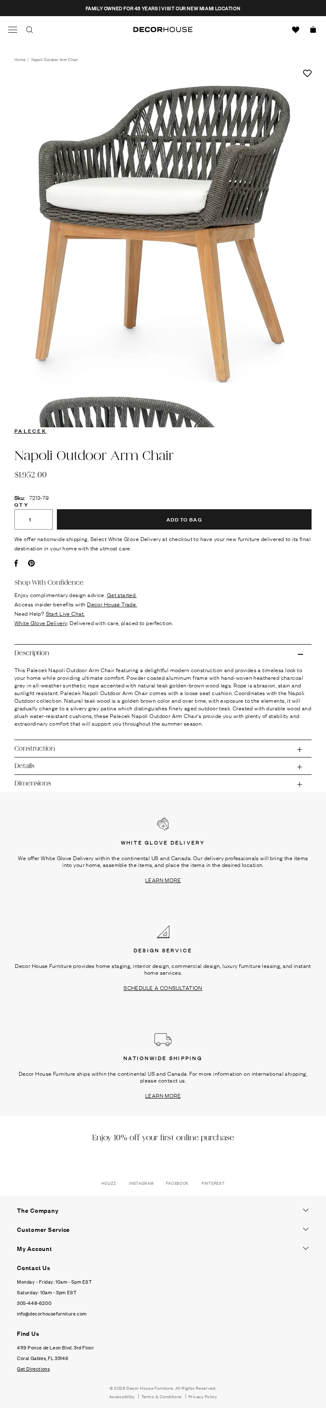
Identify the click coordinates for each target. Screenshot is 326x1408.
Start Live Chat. (65, 613)
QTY (21, 504)
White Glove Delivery (40, 622)
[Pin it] (31, 563)
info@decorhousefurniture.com (52, 1313)
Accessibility (122, 1396)
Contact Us (34, 1267)
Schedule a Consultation (163, 987)
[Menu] (12, 29)
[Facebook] (16, 563)
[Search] (29, 29)
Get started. (122, 594)
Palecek (30, 430)
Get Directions (33, 1368)
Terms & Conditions (161, 1396)
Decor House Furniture (149, 1387)
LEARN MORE (163, 879)
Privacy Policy (202, 1396)
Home (19, 59)
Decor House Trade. (112, 604)
